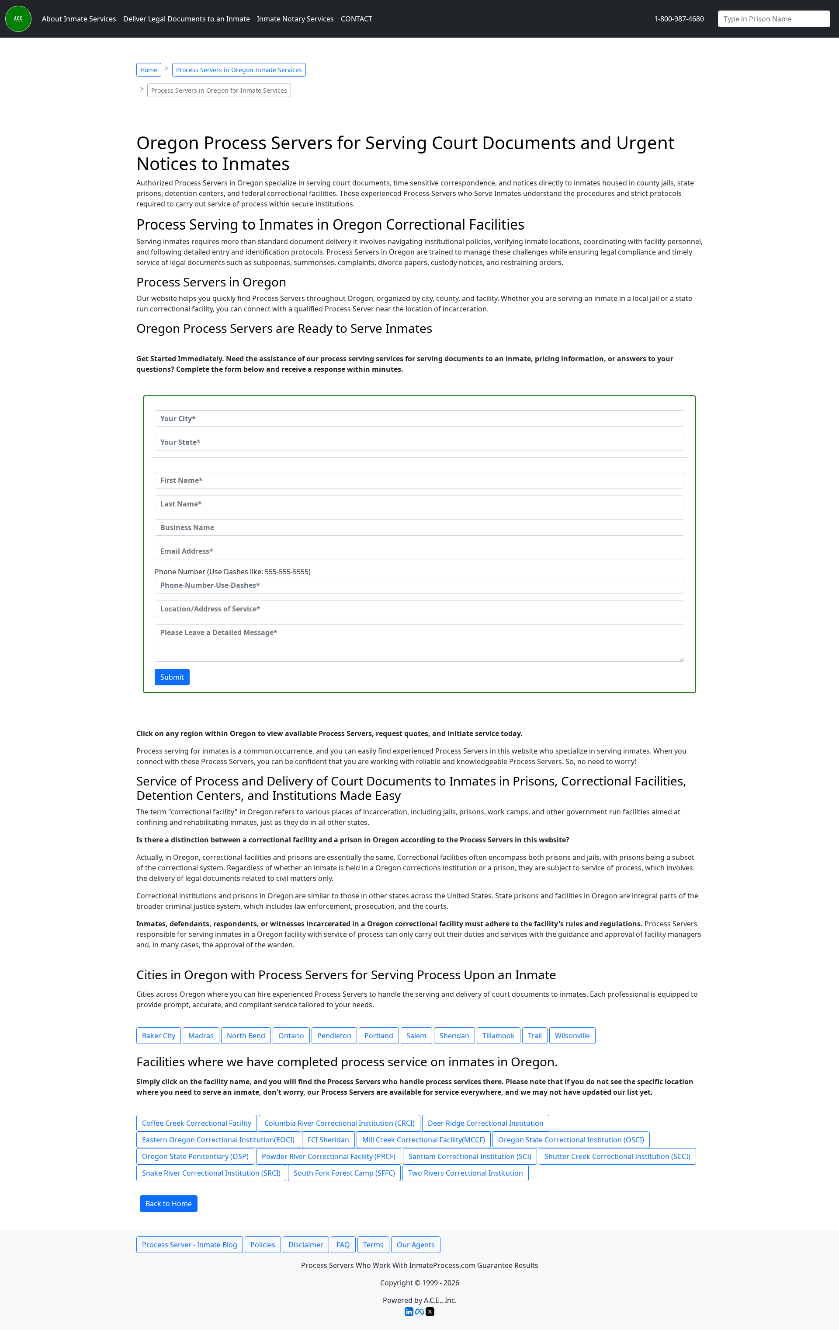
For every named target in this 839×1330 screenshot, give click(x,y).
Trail (535, 1035)
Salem (416, 1035)
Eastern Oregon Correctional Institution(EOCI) (218, 1140)
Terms (373, 1245)
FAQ (343, 1245)
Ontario (291, 1035)
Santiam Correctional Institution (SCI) (470, 1156)
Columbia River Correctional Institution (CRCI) (339, 1123)
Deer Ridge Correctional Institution (486, 1123)
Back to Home (169, 1203)
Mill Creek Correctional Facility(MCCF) (423, 1140)
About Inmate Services (79, 19)
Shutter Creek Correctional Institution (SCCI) (617, 1156)
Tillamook (498, 1035)
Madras (201, 1035)
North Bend (246, 1035)
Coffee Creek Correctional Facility (196, 1123)
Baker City (158, 1035)
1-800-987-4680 (679, 19)
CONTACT (356, 19)
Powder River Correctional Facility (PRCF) (328, 1156)
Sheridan (454, 1035)
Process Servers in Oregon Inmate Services (239, 70)
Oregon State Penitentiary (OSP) (195, 1156)
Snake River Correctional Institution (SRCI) (211, 1173)
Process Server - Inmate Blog (189, 1245)
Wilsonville (572, 1035)
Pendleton (334, 1035)
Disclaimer (305, 1245)
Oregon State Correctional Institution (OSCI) (571, 1140)
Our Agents (416, 1245)
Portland (378, 1035)
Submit (172, 677)
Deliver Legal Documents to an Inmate (186, 19)
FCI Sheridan (328, 1140)
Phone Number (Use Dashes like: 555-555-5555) (233, 571)
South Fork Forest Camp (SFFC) (344, 1173)
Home (148, 70)
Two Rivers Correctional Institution (465, 1173)
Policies (262, 1245)
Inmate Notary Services (295, 19)
